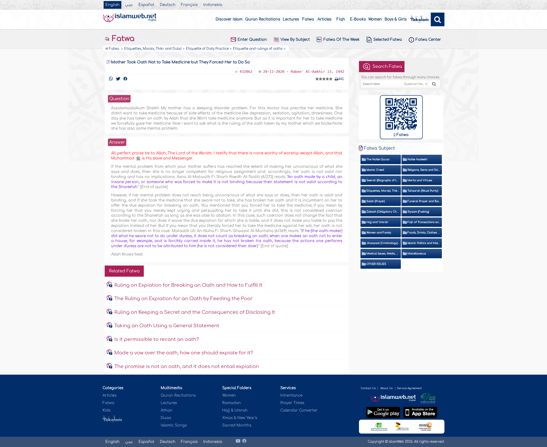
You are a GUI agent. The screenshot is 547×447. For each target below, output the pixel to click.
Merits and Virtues (419, 180)
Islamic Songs (174, 425)
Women (375, 19)
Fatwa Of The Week (341, 40)
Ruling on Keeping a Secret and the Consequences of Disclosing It (194, 312)
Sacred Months (236, 425)
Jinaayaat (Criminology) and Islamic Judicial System (383, 243)
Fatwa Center (428, 40)
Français (189, 5)
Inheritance (291, 395)
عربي (129, 5)
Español (146, 5)
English (112, 5)
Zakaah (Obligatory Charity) (383, 211)
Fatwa (308, 19)
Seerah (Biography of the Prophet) (383, 180)
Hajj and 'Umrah (377, 222)
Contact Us (368, 388)
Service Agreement (409, 388)
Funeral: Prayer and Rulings (424, 201)
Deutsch (167, 5)
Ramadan (231, 403)
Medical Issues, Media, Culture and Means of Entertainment (383, 253)
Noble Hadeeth (417, 159)
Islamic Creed (375, 169)
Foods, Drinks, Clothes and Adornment (424, 232)
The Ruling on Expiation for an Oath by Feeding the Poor (183, 298)
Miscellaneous (416, 253)
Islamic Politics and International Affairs (424, 243)
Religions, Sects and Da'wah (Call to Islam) (424, 169)
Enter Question (252, 40)
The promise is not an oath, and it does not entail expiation (186, 366)
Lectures (291, 19)
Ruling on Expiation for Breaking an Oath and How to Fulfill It (188, 285)
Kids (106, 410)
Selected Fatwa (387, 40)
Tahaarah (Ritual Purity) (422, 190)
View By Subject (295, 40)
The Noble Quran (378, 159)
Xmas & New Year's (239, 418)
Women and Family (378, 232)
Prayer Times (292, 403)
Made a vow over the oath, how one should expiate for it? (183, 352)
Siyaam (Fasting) (418, 211)
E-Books (358, 19)
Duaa (166, 418)
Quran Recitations (262, 19)
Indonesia (212, 5)
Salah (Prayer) (375, 201)
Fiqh (341, 19)
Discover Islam (229, 19)
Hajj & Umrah (235, 410)
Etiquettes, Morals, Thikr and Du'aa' (383, 190)
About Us (386, 388)
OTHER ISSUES (376, 264)
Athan (166, 410)
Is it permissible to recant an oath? (156, 339)
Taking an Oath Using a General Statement (166, 325)
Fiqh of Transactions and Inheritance (424, 222)
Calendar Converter (299, 410)
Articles (324, 19)
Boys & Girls (396, 19)
